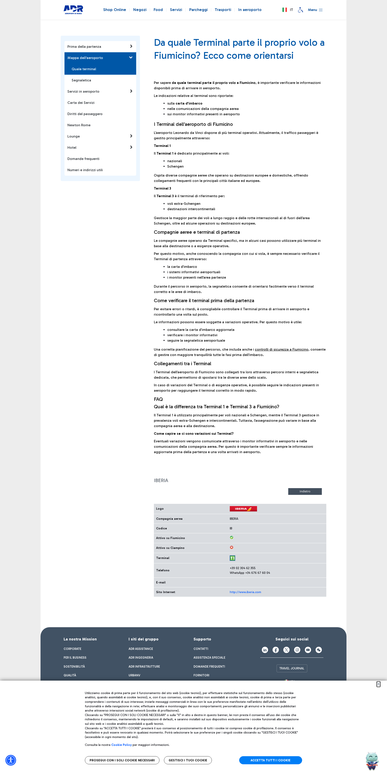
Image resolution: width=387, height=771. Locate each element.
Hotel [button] (71, 147)
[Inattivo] (231, 547)
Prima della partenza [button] (84, 46)
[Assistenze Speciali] (300, 10)
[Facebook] (276, 650)
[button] (287, 10)
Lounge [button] (73, 136)
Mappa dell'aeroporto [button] (85, 58)
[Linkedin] (265, 650)
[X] (286, 650)
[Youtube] (308, 650)
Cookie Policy (121, 745)
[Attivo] (231, 537)
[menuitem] (72, 649)
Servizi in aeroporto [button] (83, 91)
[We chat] (319, 650)
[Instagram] (297, 650)
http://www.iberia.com (245, 592)
